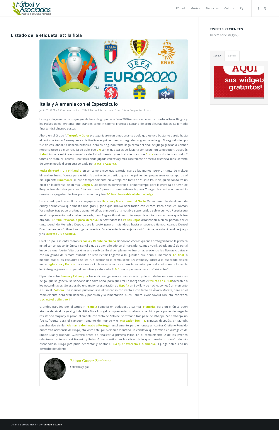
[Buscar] (241, 8)
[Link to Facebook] (258, 8)
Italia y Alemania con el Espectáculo (78, 104)
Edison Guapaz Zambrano (136, 110)
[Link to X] (265, 8)
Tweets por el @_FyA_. (224, 35)
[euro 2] (113, 69)
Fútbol (85, 110)
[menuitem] (180, 8)
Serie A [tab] (217, 55)
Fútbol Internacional (102, 110)
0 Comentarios (66, 110)
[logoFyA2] (32, 8)
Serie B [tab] (232, 55)
